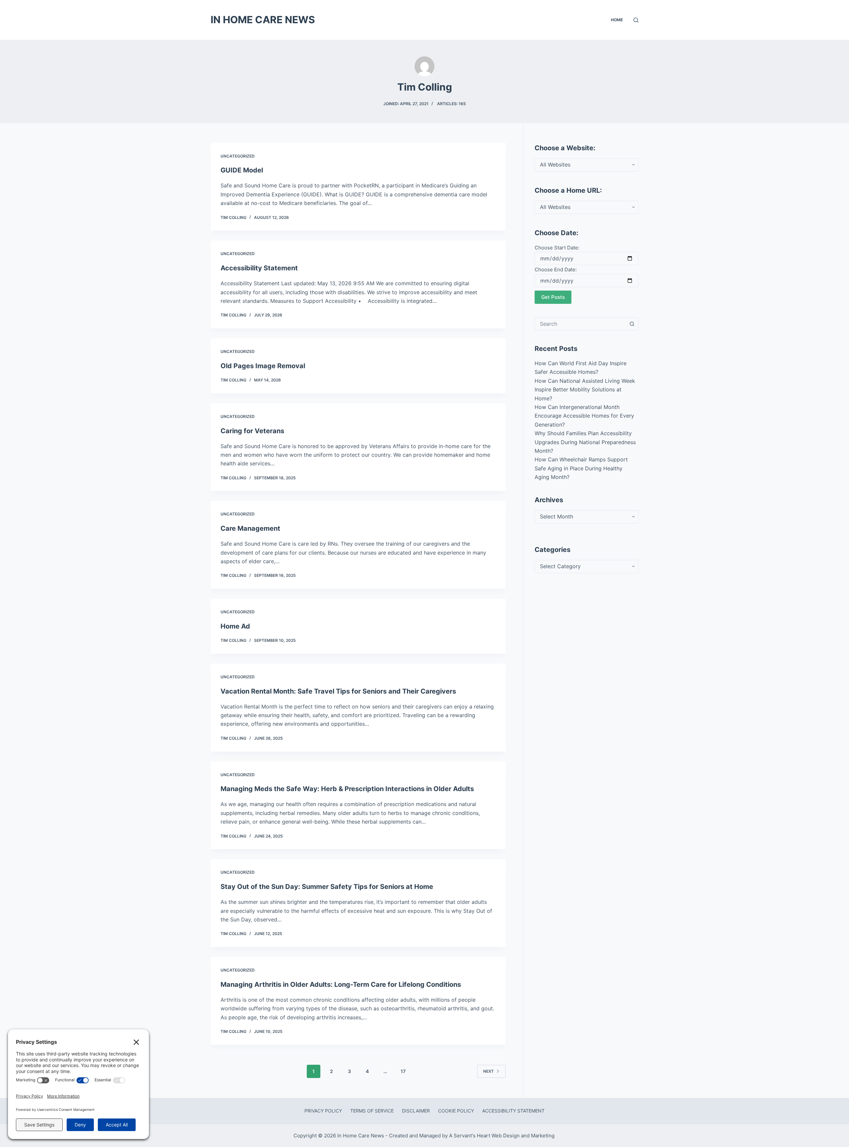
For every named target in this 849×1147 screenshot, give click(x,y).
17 (403, 1071)
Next (488, 1071)
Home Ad (235, 626)
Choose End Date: (556, 269)
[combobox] (580, 323)
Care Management (250, 528)
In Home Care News (263, 20)
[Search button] (631, 323)
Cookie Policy (456, 1110)
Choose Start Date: (557, 247)
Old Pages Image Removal (263, 366)
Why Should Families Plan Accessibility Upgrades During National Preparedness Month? (585, 442)
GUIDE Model (242, 170)
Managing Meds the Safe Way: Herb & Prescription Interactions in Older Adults (347, 789)
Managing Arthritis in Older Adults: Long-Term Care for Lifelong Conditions (341, 984)
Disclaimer (416, 1110)
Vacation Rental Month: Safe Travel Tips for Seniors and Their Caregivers (338, 691)
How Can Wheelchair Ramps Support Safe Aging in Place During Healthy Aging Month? (581, 468)
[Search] (635, 20)
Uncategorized (238, 156)
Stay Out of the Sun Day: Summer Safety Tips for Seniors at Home (327, 887)
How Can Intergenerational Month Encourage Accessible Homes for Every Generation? (584, 416)
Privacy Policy (323, 1110)
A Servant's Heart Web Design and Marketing (502, 1135)
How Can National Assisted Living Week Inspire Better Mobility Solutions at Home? (585, 389)
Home (617, 19)
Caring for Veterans (252, 431)
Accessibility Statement (259, 268)
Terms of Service (372, 1110)
